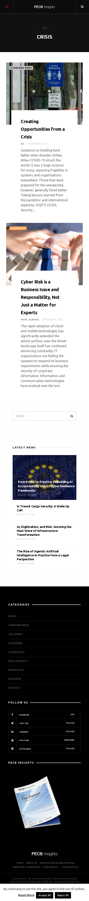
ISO (22, 144)
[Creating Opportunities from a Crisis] (44, 93)
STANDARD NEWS (21, 68)
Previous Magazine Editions (57, 863)
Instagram (46, 748)
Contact (14, 687)
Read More (26, 895)
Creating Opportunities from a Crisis (43, 129)
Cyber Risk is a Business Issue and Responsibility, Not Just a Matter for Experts (40, 297)
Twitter (46, 723)
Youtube (46, 740)
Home (12, 616)
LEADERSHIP (18, 228)
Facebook (46, 714)
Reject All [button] (63, 895)
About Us (31, 863)
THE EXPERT (15, 634)
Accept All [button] (44, 895)
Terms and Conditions (26, 867)
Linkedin (46, 731)
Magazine (14, 679)
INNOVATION (16, 670)
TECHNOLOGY (16, 652)
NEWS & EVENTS (17, 661)
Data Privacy (50, 867)
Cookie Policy (69, 867)
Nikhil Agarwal (30, 319)
